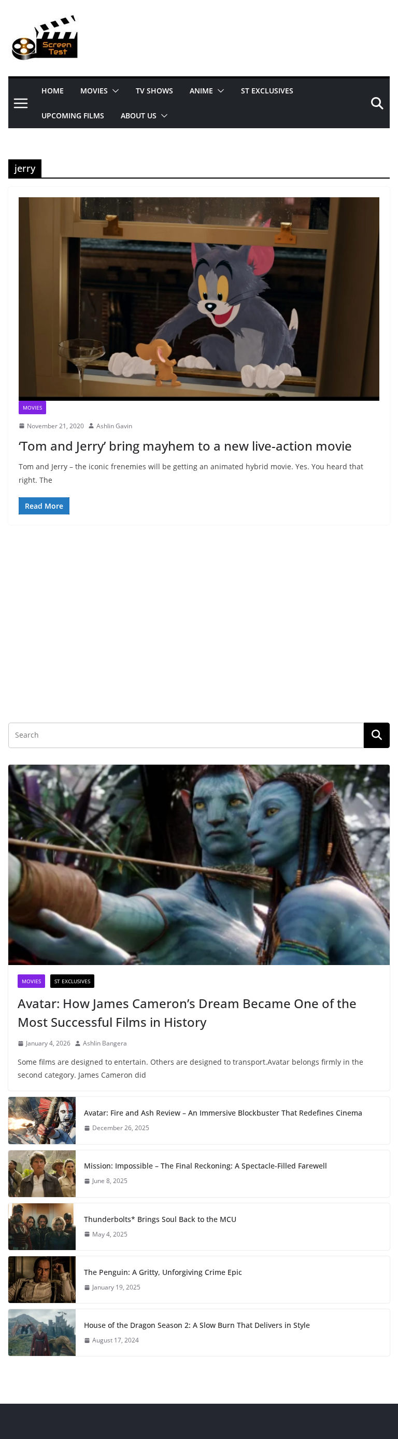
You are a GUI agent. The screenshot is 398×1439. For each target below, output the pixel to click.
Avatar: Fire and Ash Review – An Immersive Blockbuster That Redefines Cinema (223, 1113)
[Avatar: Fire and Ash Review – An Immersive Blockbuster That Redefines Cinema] (42, 1120)
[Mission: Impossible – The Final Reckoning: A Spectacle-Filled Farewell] (42, 1173)
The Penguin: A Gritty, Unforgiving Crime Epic (163, 1272)
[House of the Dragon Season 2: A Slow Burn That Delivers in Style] (42, 1332)
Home (52, 91)
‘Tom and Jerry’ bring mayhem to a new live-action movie (185, 445)
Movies (94, 91)
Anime (201, 91)
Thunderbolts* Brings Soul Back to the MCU (160, 1219)
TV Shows (154, 91)
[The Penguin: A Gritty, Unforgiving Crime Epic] (42, 1279)
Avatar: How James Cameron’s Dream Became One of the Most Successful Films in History (187, 1012)
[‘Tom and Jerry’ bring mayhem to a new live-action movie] (199, 299)
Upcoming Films (72, 115)
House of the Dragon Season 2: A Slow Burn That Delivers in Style (197, 1325)
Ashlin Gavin (114, 426)
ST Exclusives (267, 91)
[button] (113, 91)
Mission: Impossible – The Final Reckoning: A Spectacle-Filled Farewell (205, 1166)
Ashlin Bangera (105, 1043)
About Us (139, 115)
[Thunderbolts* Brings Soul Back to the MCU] (42, 1226)
